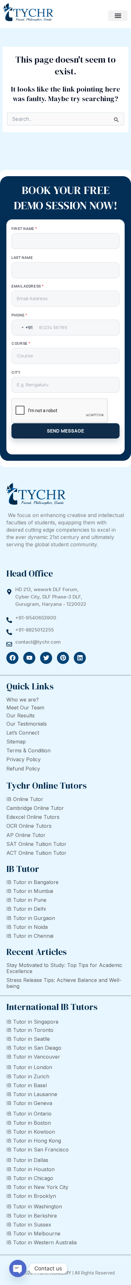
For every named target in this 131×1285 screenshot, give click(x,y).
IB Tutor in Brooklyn (31, 1196)
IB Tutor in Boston (28, 1123)
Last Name (22, 257)
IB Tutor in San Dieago (33, 1048)
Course (21, 343)
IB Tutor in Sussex (28, 1224)
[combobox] (22, 327)
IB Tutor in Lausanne (31, 1094)
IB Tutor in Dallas (27, 1160)
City (16, 372)
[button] (118, 15)
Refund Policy (23, 768)
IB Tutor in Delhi (26, 909)
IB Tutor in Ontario (29, 1113)
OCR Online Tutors (29, 826)
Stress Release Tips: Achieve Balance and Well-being (63, 983)
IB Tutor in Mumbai (29, 891)
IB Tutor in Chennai (29, 936)
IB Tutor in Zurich (27, 1076)
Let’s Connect (22, 732)
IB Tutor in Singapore (32, 1022)
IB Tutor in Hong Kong (33, 1140)
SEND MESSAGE (65, 431)
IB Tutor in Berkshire (31, 1215)
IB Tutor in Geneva (29, 1103)
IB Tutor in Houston (30, 1169)
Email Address (27, 286)
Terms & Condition (28, 750)
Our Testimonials (26, 724)
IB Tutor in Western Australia (41, 1242)
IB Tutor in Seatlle (28, 1039)
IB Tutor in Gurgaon (30, 918)
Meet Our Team (25, 707)
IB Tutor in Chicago (29, 1178)
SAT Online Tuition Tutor (36, 844)
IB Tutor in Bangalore (32, 882)
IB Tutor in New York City (37, 1187)
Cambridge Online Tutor (35, 808)
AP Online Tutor (25, 835)
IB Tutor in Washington (34, 1206)
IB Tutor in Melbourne (33, 1233)
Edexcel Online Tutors (32, 817)
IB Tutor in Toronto (29, 1030)
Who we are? (22, 699)
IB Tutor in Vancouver (33, 1057)
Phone (19, 315)
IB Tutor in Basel (26, 1085)
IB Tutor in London (29, 1067)
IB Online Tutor (24, 799)
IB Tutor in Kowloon (30, 1132)
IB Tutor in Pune (26, 900)
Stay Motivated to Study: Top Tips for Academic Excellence (64, 968)
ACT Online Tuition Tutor (36, 853)
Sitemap (16, 741)
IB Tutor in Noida (27, 927)
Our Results (20, 715)
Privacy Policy (23, 759)
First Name (24, 228)
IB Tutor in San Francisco (37, 1149)
